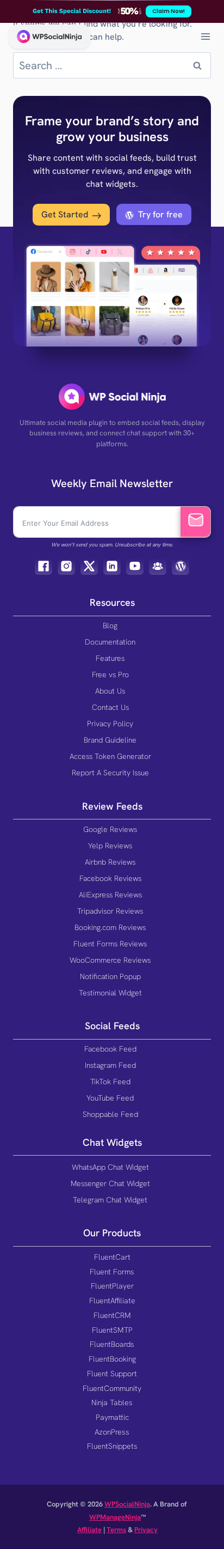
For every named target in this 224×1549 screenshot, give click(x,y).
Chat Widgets (112, 1142)
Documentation (110, 642)
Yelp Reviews (110, 846)
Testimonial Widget (110, 993)
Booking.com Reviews (110, 927)
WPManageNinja (115, 1517)
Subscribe (195, 522)
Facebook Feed (110, 1049)
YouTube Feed (110, 1098)
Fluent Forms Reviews (110, 944)
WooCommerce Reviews (110, 960)
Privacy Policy (110, 723)
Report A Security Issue (110, 772)
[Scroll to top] (203, 1517)
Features (110, 658)
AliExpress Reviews (110, 895)
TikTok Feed (110, 1081)
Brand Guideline (110, 740)
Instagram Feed (110, 1065)
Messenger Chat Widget (110, 1183)
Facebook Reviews (110, 878)
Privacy (146, 1529)
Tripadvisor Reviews (110, 911)
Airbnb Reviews (110, 862)
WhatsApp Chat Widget (110, 1167)
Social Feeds (112, 1025)
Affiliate (89, 1529)
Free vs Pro (110, 674)
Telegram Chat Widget (110, 1200)
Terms (116, 1529)
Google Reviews (110, 829)
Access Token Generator (110, 756)
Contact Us (110, 707)
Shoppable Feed (110, 1114)
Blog (110, 625)
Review (98, 806)
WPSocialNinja (127, 1504)
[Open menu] (205, 36)
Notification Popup (110, 976)
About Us (110, 691)
